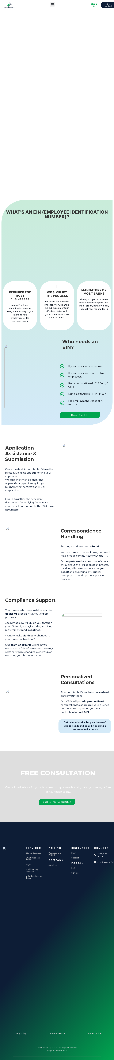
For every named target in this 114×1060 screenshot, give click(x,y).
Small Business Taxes (33, 859)
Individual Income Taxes (34, 877)
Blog (73, 853)
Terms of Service (57, 1033)
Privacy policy (20, 1033)
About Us (53, 865)
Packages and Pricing (55, 854)
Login (73, 868)
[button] (52, 4)
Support (75, 858)
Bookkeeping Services (32, 870)
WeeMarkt (63, 1050)
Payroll (29, 865)
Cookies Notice (94, 1033)
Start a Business (33, 853)
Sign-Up (75, 873)
